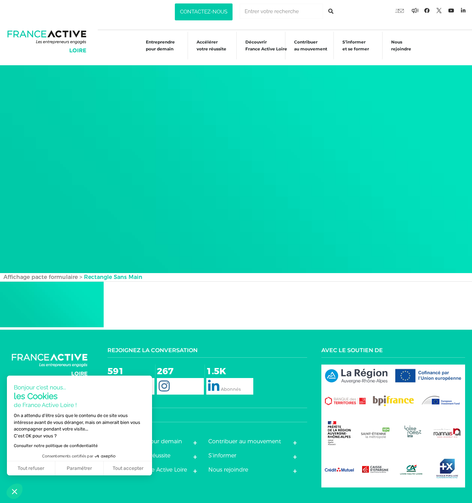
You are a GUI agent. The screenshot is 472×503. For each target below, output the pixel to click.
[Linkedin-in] (463, 10)
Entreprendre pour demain (160, 45)
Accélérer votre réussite (211, 45)
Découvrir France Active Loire (266, 45)
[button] (204, 11)
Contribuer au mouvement (310, 45)
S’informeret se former (355, 45)
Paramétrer (79, 468)
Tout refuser (31, 468)
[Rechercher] (331, 11)
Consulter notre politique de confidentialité (56, 445)
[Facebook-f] (415, 10)
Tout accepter (128, 468)
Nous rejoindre (401, 45)
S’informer (222, 455)
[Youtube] (399, 10)
